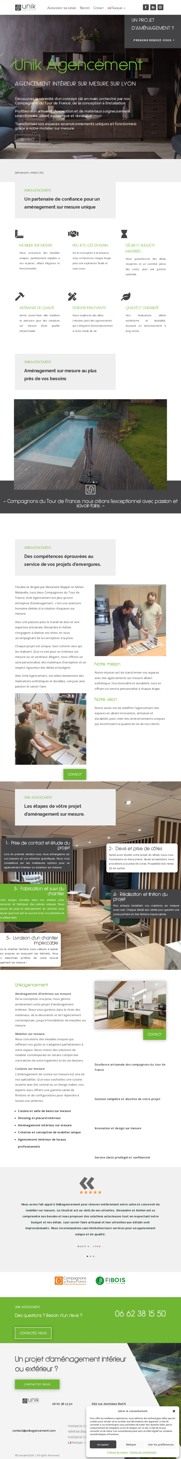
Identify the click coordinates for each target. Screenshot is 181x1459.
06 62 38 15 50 (63, 1404)
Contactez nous (33, 1333)
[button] (174, 1411)
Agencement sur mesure (62, 8)
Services (84, 8)
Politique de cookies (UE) (83, 1436)
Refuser (131, 1444)
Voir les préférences (161, 1444)
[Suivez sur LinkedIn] (151, 7)
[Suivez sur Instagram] (158, 7)
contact (152, 1036)
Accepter (103, 1444)
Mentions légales (79, 1430)
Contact (98, 8)
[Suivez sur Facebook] (144, 7)
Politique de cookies (117, 1452)
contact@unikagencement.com (36, 1429)
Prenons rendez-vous (150, 42)
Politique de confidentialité (143, 1452)
